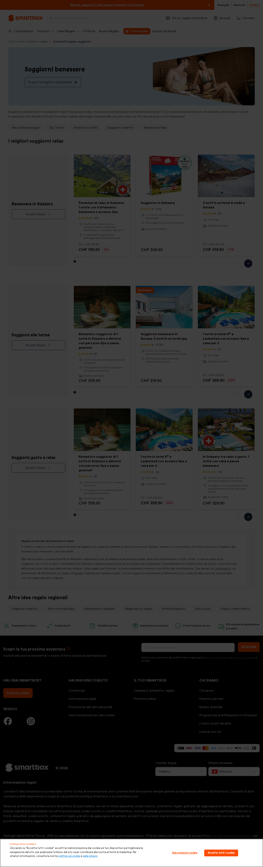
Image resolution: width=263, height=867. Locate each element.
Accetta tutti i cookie (221, 853)
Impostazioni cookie (184, 853)
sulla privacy (90, 856)
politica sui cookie (69, 856)
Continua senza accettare (23, 844)
